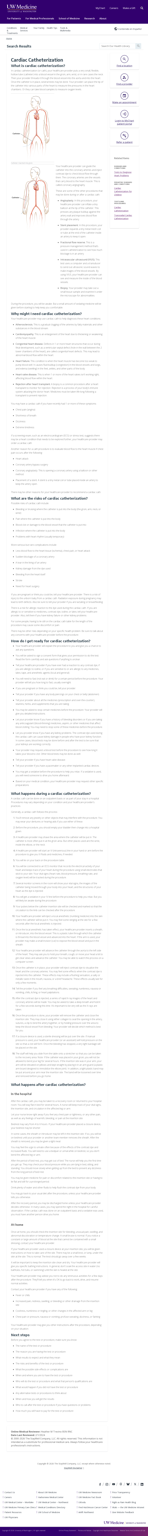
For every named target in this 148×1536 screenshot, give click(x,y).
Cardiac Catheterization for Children (123, 191)
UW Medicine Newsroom (90, 1492)
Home (9, 38)
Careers (114, 8)
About (103, 18)
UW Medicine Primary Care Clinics (20, 1507)
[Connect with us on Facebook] (100, 1484)
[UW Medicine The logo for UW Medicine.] (22, 9)
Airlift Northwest (86, 1512)
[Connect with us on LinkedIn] (142, 1484)
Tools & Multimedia (65, 29)
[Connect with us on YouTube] (114, 1484)
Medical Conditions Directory (51, 1507)
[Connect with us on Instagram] (107, 1484)
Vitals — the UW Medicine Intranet (128, 1507)
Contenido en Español (129, 28)
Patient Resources (13, 1512)
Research (89, 18)
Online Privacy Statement (67, 1531)
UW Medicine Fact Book (89, 1497)
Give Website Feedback (123, 1512)
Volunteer (116, 1497)
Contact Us (9, 1492)
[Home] (125, 1522)
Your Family (38, 28)
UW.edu (82, 1502)
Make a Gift (129, 8)
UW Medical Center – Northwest (53, 1502)
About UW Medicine (47, 1492)
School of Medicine (69, 18)
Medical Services (24, 29)
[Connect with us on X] (135, 1484)
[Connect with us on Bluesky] (128, 1484)
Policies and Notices (84, 1531)
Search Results (19, 46)
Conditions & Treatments (12, 31)
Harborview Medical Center (50, 1497)
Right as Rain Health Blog (124, 1502)
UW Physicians (11, 1517)
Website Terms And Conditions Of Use (132, 1531)
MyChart (100, 8)
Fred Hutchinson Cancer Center (93, 1507)
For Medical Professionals (40, 18)
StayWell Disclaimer (73, 1468)
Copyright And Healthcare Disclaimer (105, 1531)
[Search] (141, 7)
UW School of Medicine (49, 1512)
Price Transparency (121, 1492)
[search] (117, 46)
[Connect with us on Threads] (121, 1484)
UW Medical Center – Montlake (19, 1502)
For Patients (14, 18)
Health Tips (52, 28)
